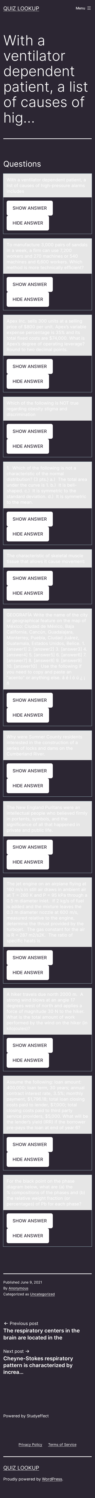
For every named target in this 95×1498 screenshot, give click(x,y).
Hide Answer (28, 223)
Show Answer (30, 208)
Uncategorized (42, 1294)
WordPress (52, 1479)
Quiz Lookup (21, 8)
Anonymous (18, 1288)
